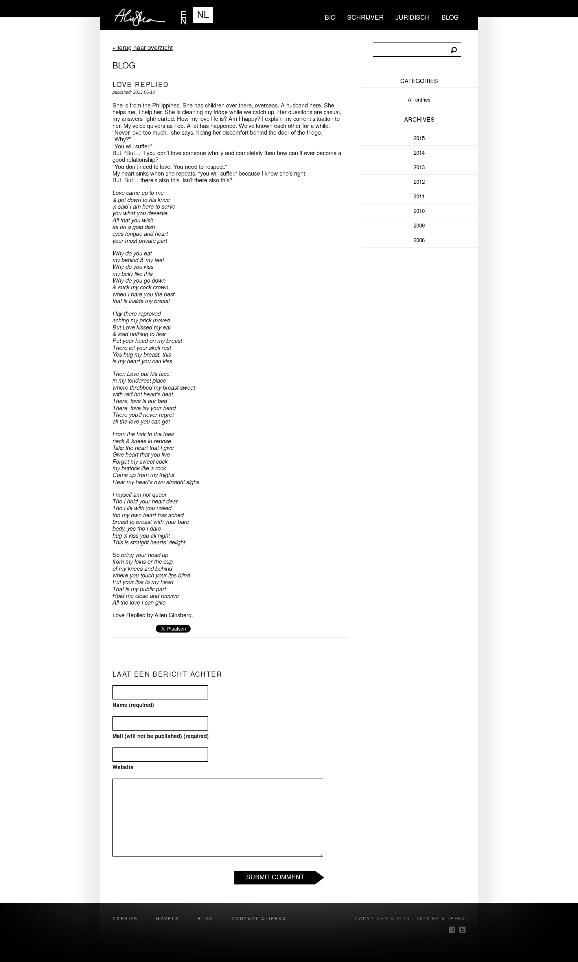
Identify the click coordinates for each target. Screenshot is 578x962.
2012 (419, 181)
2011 (419, 196)
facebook (452, 930)
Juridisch (413, 17)
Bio (330, 17)
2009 (419, 225)
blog (450, 17)
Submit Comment (275, 877)
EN (183, 15)
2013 (419, 167)
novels (167, 918)
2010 (419, 211)
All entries (419, 99)
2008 (419, 240)
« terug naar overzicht (142, 47)
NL (203, 14)
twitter (462, 930)
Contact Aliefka (259, 918)
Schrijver (365, 17)
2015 (419, 138)
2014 (419, 152)
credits (125, 918)
